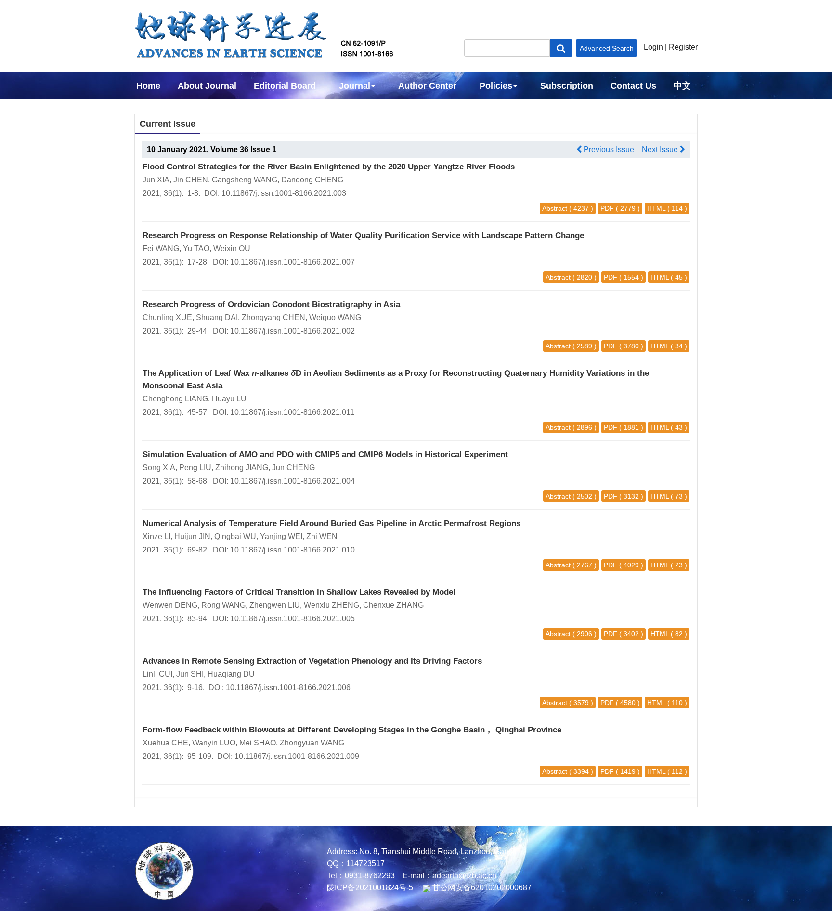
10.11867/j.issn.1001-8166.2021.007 (292, 262)
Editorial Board (285, 85)
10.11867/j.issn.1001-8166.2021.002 (292, 331)
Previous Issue (608, 149)
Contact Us (633, 85)
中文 (682, 85)
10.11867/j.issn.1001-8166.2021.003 (283, 193)
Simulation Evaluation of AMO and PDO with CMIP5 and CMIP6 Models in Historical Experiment (325, 454)
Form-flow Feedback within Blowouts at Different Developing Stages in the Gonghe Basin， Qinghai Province (352, 729)
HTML (656, 208)
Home (148, 85)
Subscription (566, 85)
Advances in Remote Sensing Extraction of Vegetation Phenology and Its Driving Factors (312, 661)
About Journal (207, 85)
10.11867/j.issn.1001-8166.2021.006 (288, 687)
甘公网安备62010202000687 (481, 888)
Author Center (427, 85)
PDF (607, 208)
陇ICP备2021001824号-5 (370, 888)
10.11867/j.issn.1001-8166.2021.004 (292, 481)
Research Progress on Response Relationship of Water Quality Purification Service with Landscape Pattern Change (363, 235)
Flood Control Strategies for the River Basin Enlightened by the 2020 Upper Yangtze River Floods (329, 166)
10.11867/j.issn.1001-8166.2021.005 (292, 619)
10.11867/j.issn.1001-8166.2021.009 (296, 756)
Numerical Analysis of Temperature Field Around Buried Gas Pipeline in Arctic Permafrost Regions (331, 523)
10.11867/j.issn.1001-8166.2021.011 (292, 412)
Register (683, 47)
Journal (354, 85)
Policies (496, 85)
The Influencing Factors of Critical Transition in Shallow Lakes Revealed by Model (299, 592)
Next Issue (661, 149)
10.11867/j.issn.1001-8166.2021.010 (292, 550)
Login (653, 47)
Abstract (554, 208)
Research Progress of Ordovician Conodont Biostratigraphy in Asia (271, 304)
